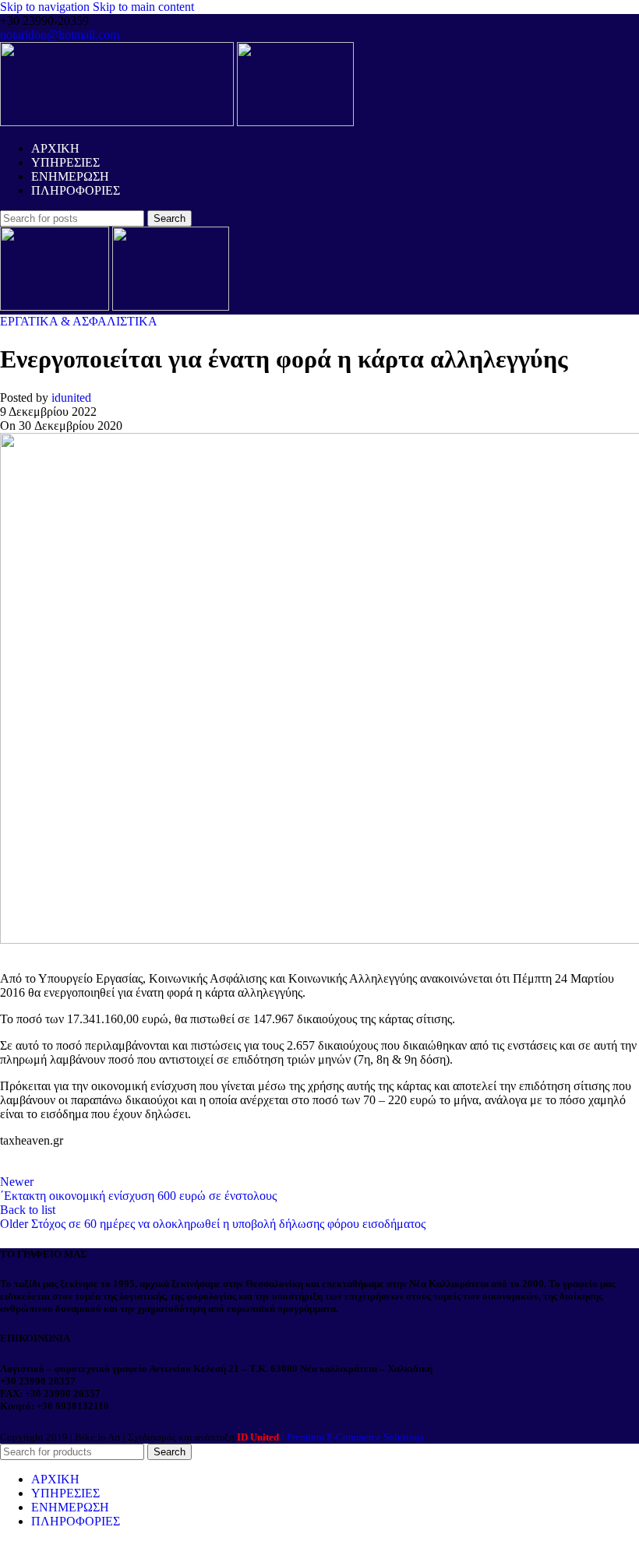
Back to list (27, 1209)
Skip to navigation (46, 6)
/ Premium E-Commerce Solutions (330, 1437)
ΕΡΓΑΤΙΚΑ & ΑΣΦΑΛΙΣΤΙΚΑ (78, 321)
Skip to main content (143, 6)
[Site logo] (118, 121)
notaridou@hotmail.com (59, 34)
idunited (71, 397)
